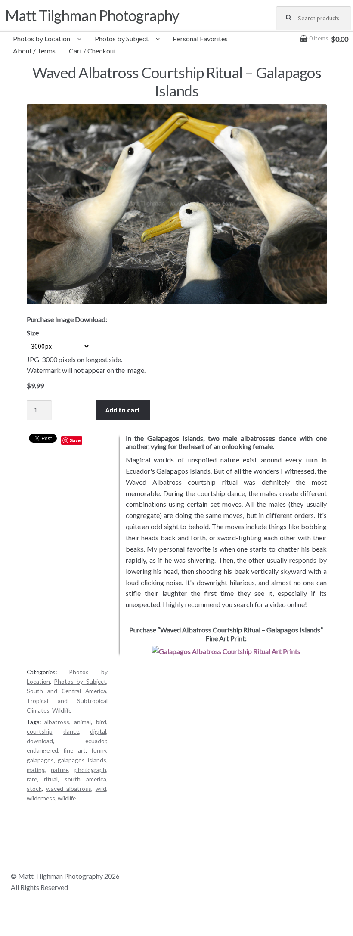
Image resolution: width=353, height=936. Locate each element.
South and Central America (66, 690)
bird (101, 721)
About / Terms (34, 50)
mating (36, 769)
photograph (90, 769)
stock (34, 788)
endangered (42, 750)
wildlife (67, 798)
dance (71, 731)
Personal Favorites (200, 38)
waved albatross (68, 788)
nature (59, 769)
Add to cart (122, 410)
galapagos (40, 760)
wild (101, 788)
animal (82, 721)
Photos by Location (41, 38)
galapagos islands (82, 760)
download (40, 740)
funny (99, 750)
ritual (51, 779)
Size (33, 333)
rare (32, 779)
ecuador (95, 740)
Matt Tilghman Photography (92, 15)
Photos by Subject (122, 38)
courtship (40, 731)
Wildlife (61, 710)
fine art (75, 750)
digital (98, 731)
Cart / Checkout (92, 50)
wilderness (41, 798)
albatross (56, 721)
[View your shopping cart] (313, 33)
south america (85, 779)
